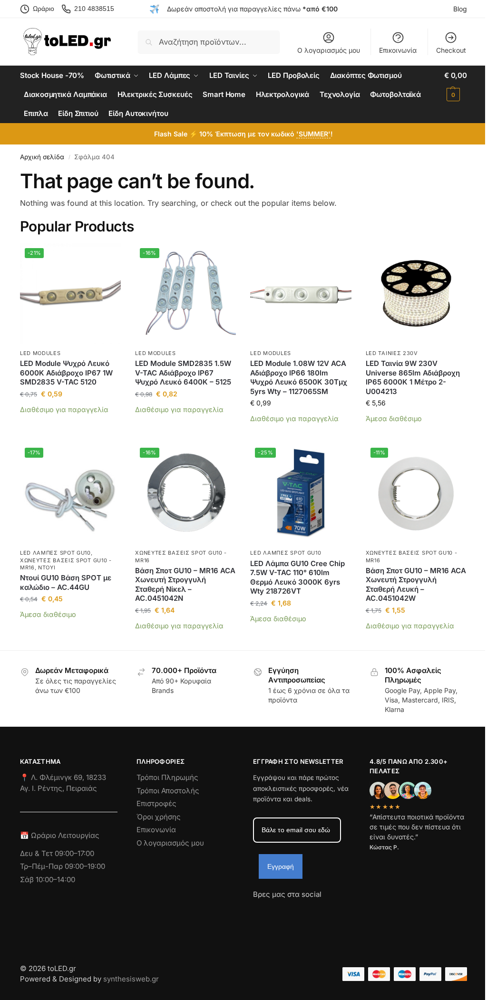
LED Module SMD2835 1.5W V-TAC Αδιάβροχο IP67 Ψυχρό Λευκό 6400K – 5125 (183, 372)
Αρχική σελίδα (42, 157)
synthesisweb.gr (131, 978)
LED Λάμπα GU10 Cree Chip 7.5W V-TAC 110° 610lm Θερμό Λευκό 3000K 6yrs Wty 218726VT (297, 577)
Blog (460, 9)
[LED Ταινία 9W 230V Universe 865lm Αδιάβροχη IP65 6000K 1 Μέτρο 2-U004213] (416, 293)
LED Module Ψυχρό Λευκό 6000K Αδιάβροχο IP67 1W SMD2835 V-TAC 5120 (66, 372)
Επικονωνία (156, 829)
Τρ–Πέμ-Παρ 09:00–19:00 (62, 866)
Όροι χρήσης (158, 816)
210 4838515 (94, 8)
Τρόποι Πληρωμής (167, 777)
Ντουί (47, 567)
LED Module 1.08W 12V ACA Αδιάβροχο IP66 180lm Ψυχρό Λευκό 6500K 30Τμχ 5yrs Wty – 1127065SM (298, 377)
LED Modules (40, 353)
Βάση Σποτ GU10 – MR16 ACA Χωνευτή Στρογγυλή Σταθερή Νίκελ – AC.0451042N (185, 584)
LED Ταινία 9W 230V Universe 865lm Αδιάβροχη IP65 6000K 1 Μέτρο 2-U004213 (413, 377)
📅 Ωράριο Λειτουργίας (59, 835)
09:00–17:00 (74, 853)
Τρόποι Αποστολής (167, 790)
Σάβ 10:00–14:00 (47, 879)
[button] (455, 85)
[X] (311, 911)
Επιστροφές (156, 803)
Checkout (451, 50)
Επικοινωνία (398, 50)
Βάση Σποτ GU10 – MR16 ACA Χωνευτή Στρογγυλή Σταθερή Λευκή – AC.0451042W (416, 584)
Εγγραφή (280, 866)
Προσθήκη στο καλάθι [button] (70, 424)
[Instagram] (277, 911)
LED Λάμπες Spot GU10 (55, 552)
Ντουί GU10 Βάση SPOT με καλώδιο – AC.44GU (65, 582)
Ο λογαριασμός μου (328, 50)
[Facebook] (257, 911)
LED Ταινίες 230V (392, 353)
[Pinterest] (345, 911)
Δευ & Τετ (37, 853)
